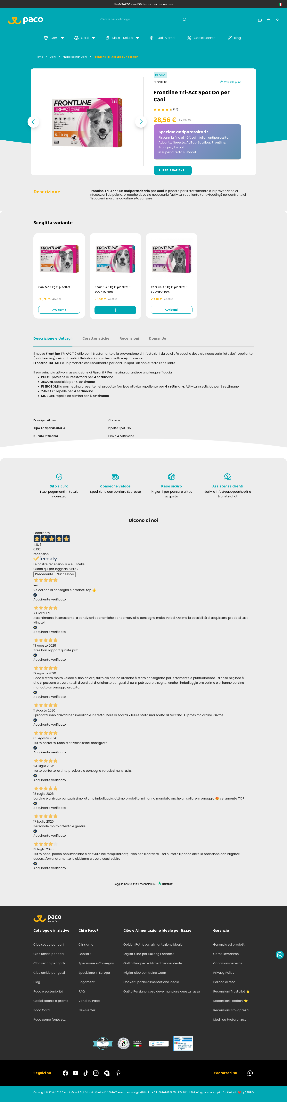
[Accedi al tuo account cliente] (260, 20)
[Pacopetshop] (65, 1073)
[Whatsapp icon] (280, 955)
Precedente (44, 574)
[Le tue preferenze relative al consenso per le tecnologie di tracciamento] (280, 1095)
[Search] (184, 19)
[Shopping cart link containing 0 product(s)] (268, 20)
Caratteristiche (96, 338)
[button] (33, 122)
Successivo (65, 574)
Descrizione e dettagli (52, 338)
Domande (157, 338)
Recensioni (129, 338)
